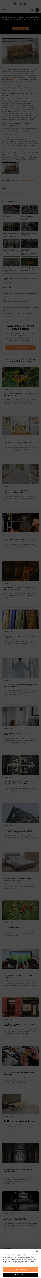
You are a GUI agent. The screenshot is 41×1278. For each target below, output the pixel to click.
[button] (37, 1251)
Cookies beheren (20, 1275)
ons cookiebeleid (15, 1263)
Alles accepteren (20, 1269)
